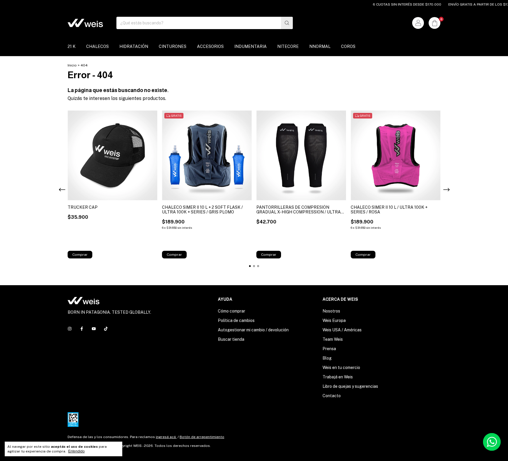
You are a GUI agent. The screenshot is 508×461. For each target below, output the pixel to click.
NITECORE (288, 46)
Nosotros (331, 311)
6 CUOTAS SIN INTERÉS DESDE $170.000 (399, 4)
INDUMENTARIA (250, 46)
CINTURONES (172, 46)
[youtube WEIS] (94, 328)
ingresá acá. (166, 437)
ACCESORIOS (210, 46)
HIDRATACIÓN (133, 46)
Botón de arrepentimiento (202, 437)
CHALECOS (97, 46)
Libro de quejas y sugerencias (350, 386)
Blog (327, 358)
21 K (72, 46)
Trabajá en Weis (337, 377)
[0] (434, 23)
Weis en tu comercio (341, 367)
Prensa (329, 348)
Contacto (331, 395)
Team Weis (332, 339)
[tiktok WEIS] (106, 328)
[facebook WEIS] (82, 328)
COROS (348, 46)
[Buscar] (287, 23)
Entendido (76, 451)
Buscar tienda (231, 339)
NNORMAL (319, 46)
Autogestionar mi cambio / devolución (253, 330)
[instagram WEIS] (70, 328)
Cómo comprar (231, 311)
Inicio (72, 65)
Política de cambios (236, 320)
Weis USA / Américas (342, 330)
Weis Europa (334, 320)
